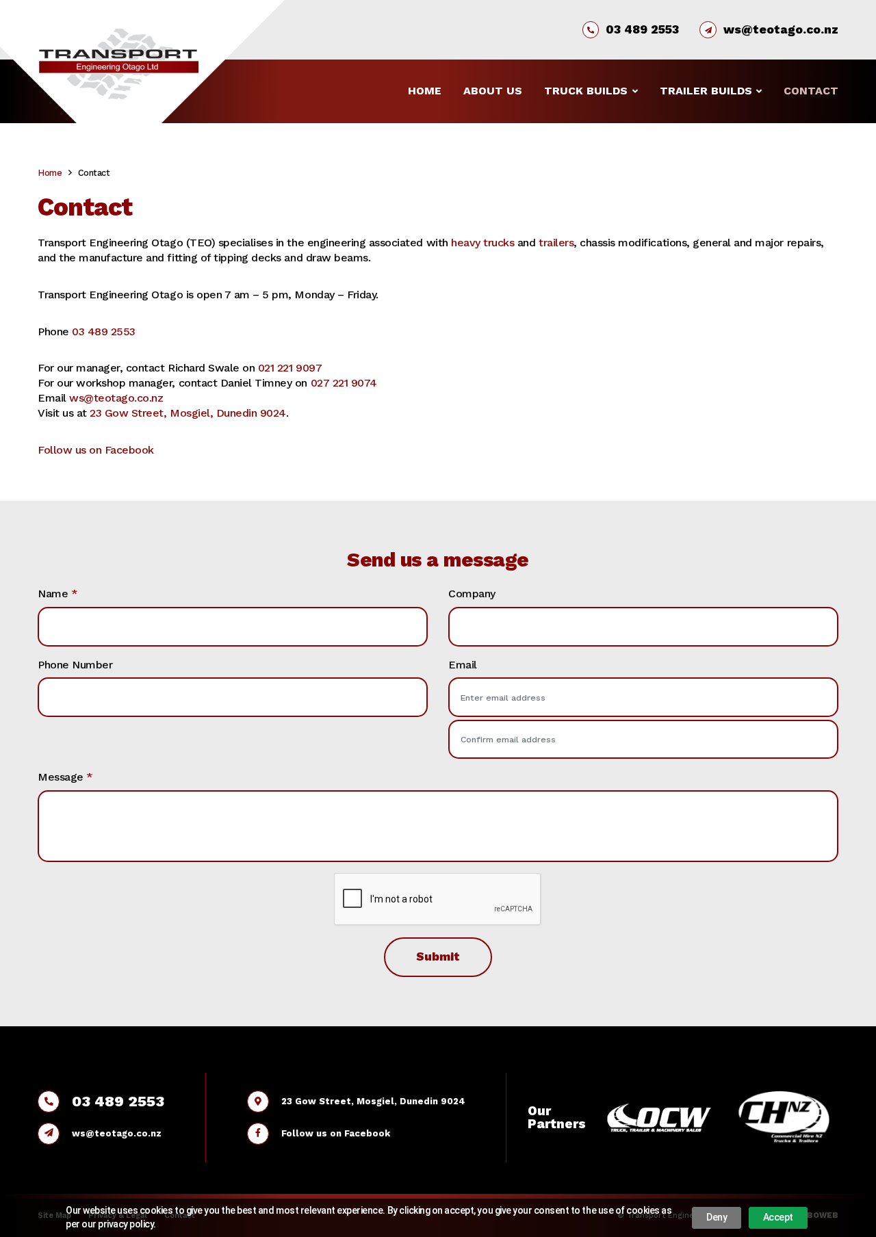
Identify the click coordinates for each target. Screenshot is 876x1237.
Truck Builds (586, 90)
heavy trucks (482, 242)
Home (424, 90)
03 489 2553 (642, 29)
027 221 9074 (344, 382)
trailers (556, 242)
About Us (492, 90)
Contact (811, 90)
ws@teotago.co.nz (780, 29)
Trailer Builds (706, 90)
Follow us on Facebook (96, 449)
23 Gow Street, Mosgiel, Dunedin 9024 (188, 412)
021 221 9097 (290, 367)
